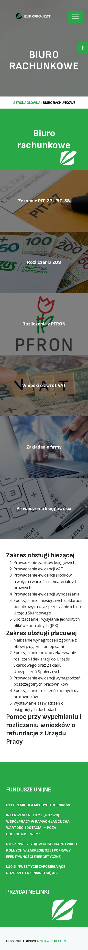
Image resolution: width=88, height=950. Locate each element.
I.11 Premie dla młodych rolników (38, 805)
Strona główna (26, 103)
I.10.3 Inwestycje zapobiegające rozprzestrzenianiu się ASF (35, 869)
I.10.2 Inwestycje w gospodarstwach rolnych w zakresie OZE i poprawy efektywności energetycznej (41, 850)
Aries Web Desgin (51, 941)
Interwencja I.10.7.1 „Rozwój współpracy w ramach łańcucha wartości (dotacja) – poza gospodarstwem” (37, 825)
